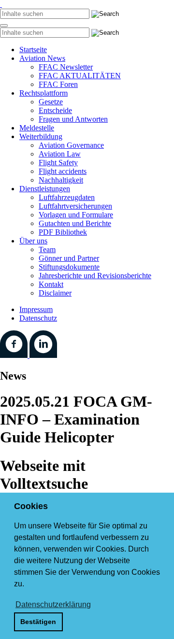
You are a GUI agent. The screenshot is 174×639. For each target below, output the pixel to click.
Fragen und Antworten (73, 119)
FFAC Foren (58, 84)
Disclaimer (55, 293)
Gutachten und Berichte (75, 223)
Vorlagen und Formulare (76, 215)
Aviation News (42, 58)
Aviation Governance (71, 145)
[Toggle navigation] (4, 25)
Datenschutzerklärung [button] (53, 604)
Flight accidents (63, 171)
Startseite (33, 49)
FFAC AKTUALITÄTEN (80, 75)
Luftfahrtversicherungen (75, 206)
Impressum (36, 309)
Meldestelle (36, 128)
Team (47, 249)
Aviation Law (60, 154)
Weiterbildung (40, 136)
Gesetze (51, 102)
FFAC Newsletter (66, 67)
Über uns (33, 241)
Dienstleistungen (44, 189)
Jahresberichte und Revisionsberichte (95, 275)
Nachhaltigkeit (61, 180)
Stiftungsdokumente (69, 267)
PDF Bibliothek (63, 232)
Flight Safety (58, 162)
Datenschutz (38, 318)
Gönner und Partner (69, 258)
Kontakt (51, 284)
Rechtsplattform (43, 93)
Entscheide (55, 110)
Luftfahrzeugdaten (67, 197)
